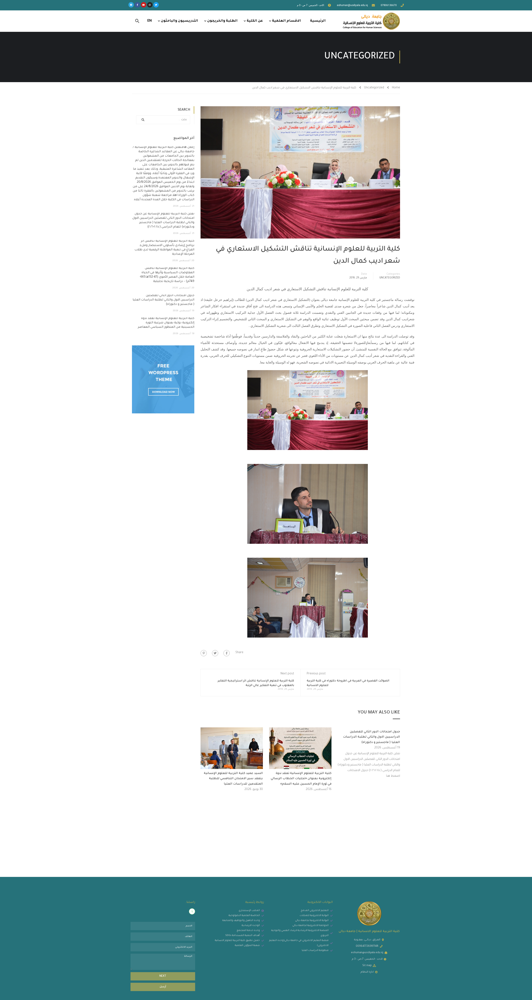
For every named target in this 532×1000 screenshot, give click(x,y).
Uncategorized (374, 88)
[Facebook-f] (137, 4)
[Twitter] (156, 4)
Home (396, 88)
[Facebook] (226, 653)
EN (149, 21)
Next (162, 976)
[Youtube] (143, 4)
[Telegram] (131, 4)
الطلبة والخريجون (222, 21)
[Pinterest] (204, 653)
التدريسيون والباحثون (179, 21)
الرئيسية (318, 21)
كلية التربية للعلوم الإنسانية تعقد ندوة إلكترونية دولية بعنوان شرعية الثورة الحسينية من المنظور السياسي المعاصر (166, 323)
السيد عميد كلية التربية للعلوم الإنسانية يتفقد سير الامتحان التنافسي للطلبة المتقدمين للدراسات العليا (233, 779)
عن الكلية (255, 21)
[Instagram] (150, 4)
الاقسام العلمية (286, 21)
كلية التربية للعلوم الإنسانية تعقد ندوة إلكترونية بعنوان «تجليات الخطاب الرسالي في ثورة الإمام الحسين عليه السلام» (301, 779)
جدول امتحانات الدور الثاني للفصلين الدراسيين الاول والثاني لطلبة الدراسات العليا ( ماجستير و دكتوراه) (371, 737)
